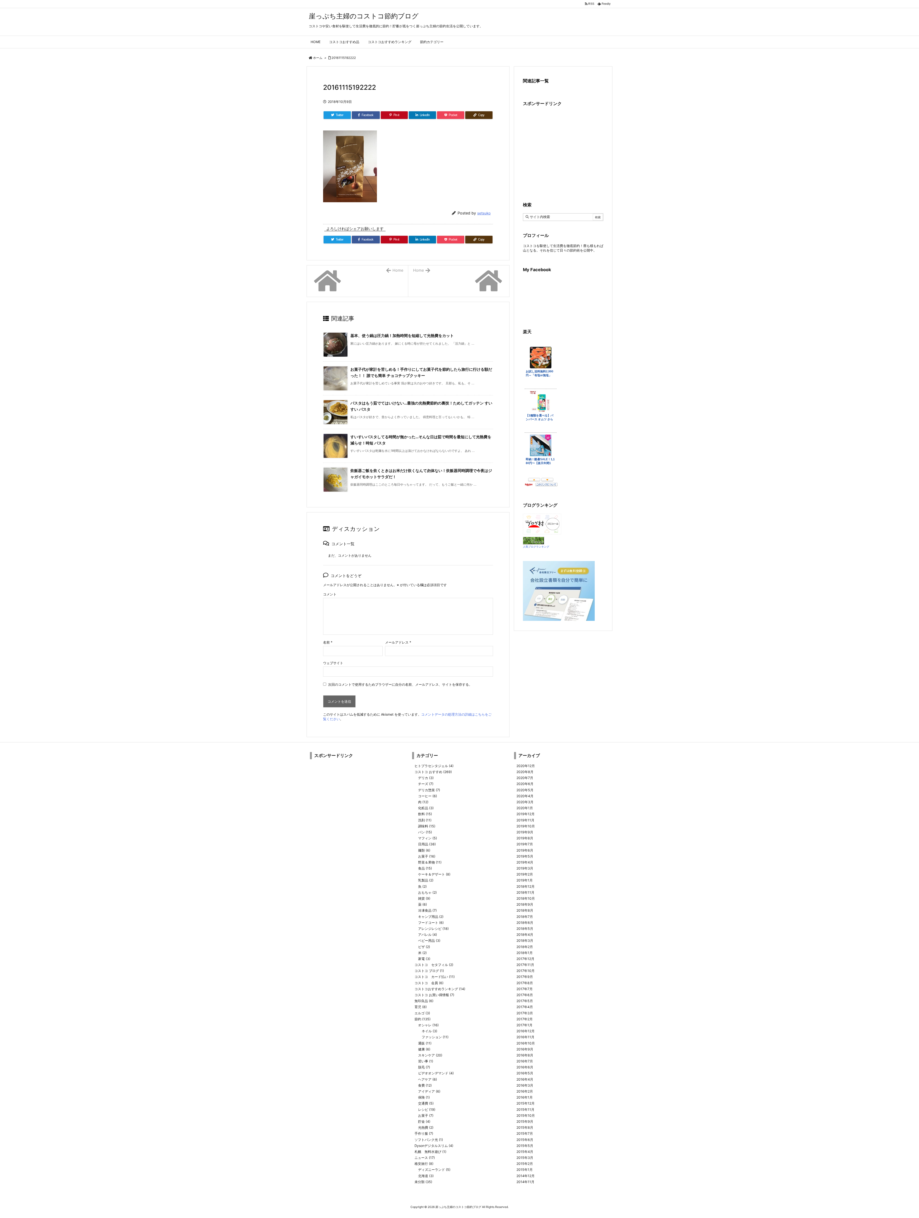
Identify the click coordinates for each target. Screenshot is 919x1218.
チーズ (425, 784)
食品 (425, 868)
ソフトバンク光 (429, 1140)
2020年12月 (525, 766)
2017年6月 (524, 995)
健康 (424, 1049)
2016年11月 (525, 1037)
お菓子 (426, 856)
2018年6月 (524, 923)
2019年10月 (525, 826)
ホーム (317, 58)
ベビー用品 (429, 940)
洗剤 (424, 820)
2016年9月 (524, 1049)
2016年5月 (524, 1073)
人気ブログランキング (536, 546)
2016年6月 (524, 1067)
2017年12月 (525, 959)
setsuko (484, 213)
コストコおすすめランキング (440, 989)
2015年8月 (524, 1127)
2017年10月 (525, 971)
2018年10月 (525, 898)
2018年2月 (524, 947)
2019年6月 (524, 850)
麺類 (424, 850)
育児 (421, 1007)
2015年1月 (524, 1169)
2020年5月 (524, 790)
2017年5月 (524, 1001)
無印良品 (424, 1001)
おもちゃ (427, 892)
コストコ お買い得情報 (434, 995)
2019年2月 (524, 874)
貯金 (424, 1121)
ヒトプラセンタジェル (434, 766)
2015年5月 (524, 1146)
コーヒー (427, 796)
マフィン (427, 838)
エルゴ (422, 1013)
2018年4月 (524, 934)
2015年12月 (525, 1103)
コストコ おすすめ (433, 772)
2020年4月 (524, 796)
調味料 (426, 826)
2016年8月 (524, 1055)
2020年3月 (524, 802)
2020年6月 (524, 784)
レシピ (426, 1109)
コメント (329, 594)
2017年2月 (524, 1019)
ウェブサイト (333, 663)
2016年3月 (524, 1085)
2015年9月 (524, 1121)
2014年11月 (525, 1182)
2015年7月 (524, 1133)
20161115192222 (343, 58)
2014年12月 (525, 1176)
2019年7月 (524, 844)
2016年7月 (524, 1061)
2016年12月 (525, 1031)
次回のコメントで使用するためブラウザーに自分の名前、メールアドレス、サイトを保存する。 (400, 684)
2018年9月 (524, 904)
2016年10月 (525, 1043)
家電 (424, 959)
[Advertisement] (563, 153)
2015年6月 (524, 1140)
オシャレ (428, 1025)
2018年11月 (525, 892)
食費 (425, 1085)
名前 (327, 642)
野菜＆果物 (430, 862)
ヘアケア (427, 1079)
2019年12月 (525, 814)
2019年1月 (524, 880)
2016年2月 (524, 1091)
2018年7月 (524, 917)
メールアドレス (398, 642)
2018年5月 (524, 928)
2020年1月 (524, 808)
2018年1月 (524, 953)
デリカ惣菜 (429, 790)
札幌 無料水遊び (430, 1152)
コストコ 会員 (429, 983)
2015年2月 (524, 1164)
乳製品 (425, 880)
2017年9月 (524, 977)
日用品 (427, 844)
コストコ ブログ (429, 971)
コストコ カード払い (435, 977)
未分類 (423, 1182)
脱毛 (424, 1067)
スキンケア (430, 1055)
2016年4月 (524, 1079)
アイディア (429, 1091)
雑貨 (424, 898)
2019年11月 (525, 820)
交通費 (426, 1103)
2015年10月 (525, 1115)
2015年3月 (524, 1158)
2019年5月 (524, 856)
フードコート (431, 923)
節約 (423, 1019)
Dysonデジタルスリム (434, 1146)
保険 (424, 1097)
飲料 (425, 814)
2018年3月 (524, 940)
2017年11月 (525, 965)
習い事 (425, 1061)
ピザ (424, 947)
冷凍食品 (427, 910)
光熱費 (425, 1127)
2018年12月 (525, 886)
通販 (424, 1043)
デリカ (426, 778)
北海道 (426, 1176)
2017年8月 (524, 983)
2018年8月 (524, 910)
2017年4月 (524, 1007)
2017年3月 (524, 1013)
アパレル (427, 934)
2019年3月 (524, 868)
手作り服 (424, 1133)
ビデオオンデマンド (436, 1073)
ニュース (425, 1158)
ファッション (435, 1037)
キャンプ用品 (430, 917)
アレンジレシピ (433, 928)
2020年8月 (524, 772)
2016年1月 (524, 1097)
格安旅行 (424, 1164)
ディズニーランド (434, 1169)
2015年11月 (525, 1109)
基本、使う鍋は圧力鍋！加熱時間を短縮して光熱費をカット (402, 335)
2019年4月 (524, 862)
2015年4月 (524, 1152)
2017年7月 (524, 989)
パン (425, 832)
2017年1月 (524, 1025)
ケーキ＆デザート (434, 874)
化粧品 (426, 808)
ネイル (429, 1031)
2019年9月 (524, 832)
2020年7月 (524, 778)
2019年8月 (524, 838)
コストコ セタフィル (434, 965)
